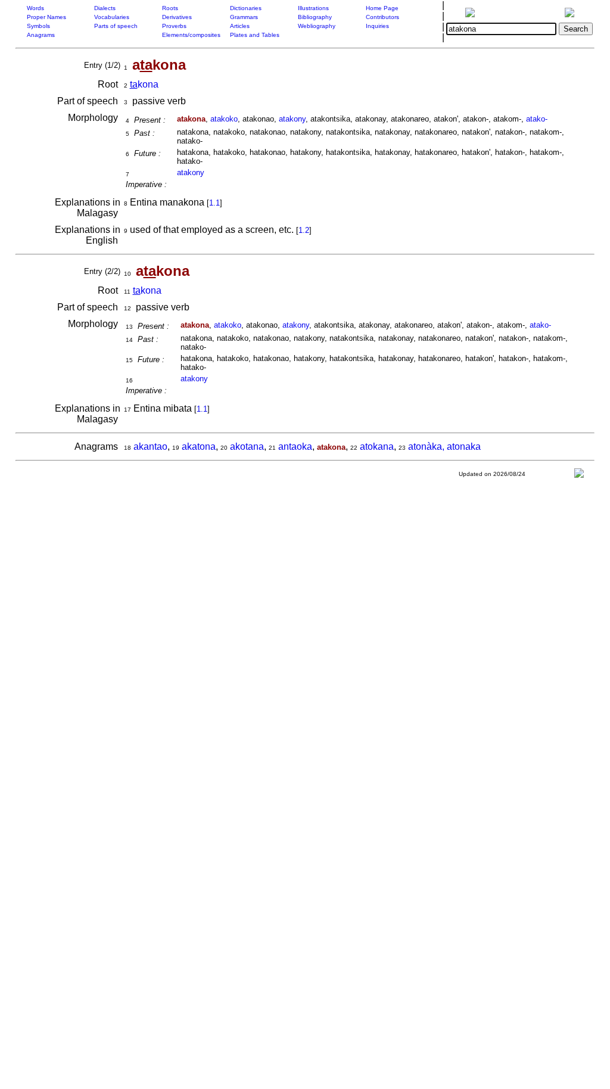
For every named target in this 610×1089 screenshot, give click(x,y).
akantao (150, 446)
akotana (247, 446)
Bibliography (315, 17)
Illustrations (313, 8)
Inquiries (377, 26)
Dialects (105, 8)
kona (144, 84)
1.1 (214, 202)
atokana (377, 446)
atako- (536, 118)
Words (35, 8)
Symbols (38, 26)
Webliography (316, 26)
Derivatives (177, 17)
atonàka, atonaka (444, 446)
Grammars (244, 17)
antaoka (295, 446)
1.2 (303, 230)
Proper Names (46, 17)
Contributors (382, 17)
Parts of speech (116, 26)
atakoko (224, 118)
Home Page (382, 8)
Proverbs (174, 26)
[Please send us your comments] (579, 475)
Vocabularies (111, 17)
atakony (292, 118)
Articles (240, 26)
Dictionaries (246, 8)
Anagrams (41, 35)
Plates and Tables (254, 35)
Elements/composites (191, 35)
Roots (170, 8)
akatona (199, 446)
